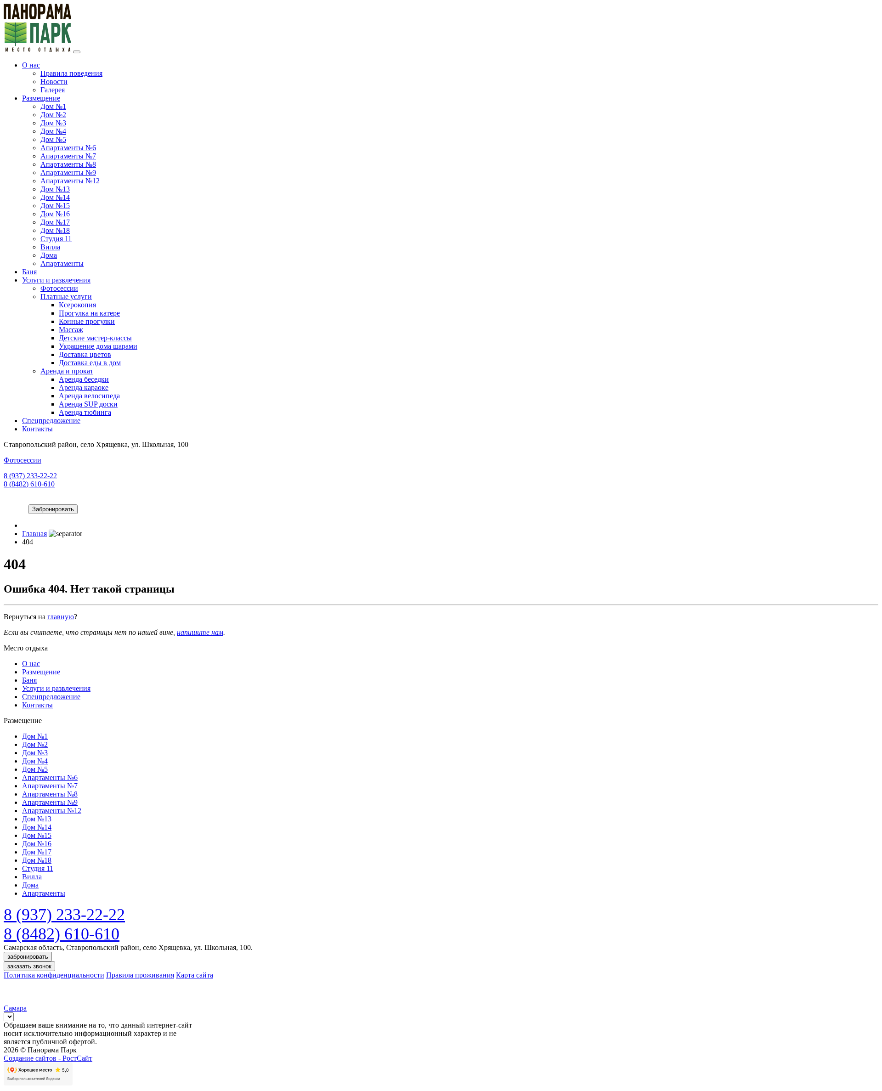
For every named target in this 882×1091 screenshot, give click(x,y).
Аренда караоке (83, 387)
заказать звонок (29, 966)
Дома (48, 255)
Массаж (71, 330)
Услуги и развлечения (56, 280)
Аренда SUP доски (88, 404)
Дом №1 (53, 106)
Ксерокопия (77, 305)
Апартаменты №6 (68, 148)
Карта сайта (194, 975)
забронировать (27, 956)
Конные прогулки (87, 321)
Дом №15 (55, 205)
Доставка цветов (85, 354)
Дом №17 (55, 222)
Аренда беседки (84, 379)
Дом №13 (55, 189)
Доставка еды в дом (90, 363)
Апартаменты (62, 263)
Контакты (37, 429)
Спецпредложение (51, 420)
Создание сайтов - (48, 1058)
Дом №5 (53, 139)
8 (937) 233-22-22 (30, 476)
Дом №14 (55, 197)
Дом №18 (55, 230)
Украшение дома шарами (98, 346)
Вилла (50, 247)
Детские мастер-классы (95, 338)
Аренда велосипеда (89, 396)
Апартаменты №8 (68, 164)
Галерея (52, 90)
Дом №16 (55, 214)
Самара (15, 1008)
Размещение (41, 98)
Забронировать (53, 509)
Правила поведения (71, 73)
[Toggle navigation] (76, 52)
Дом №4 (53, 131)
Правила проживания (140, 975)
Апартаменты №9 (68, 172)
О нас (31, 65)
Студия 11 (56, 239)
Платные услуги (66, 296)
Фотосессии (59, 288)
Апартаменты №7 (68, 156)
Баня (29, 272)
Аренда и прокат (66, 371)
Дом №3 (53, 123)
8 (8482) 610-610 (29, 484)
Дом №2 (53, 115)
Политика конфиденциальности (54, 975)
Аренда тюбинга (85, 412)
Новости (54, 81)
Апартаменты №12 (70, 181)
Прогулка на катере (89, 313)
